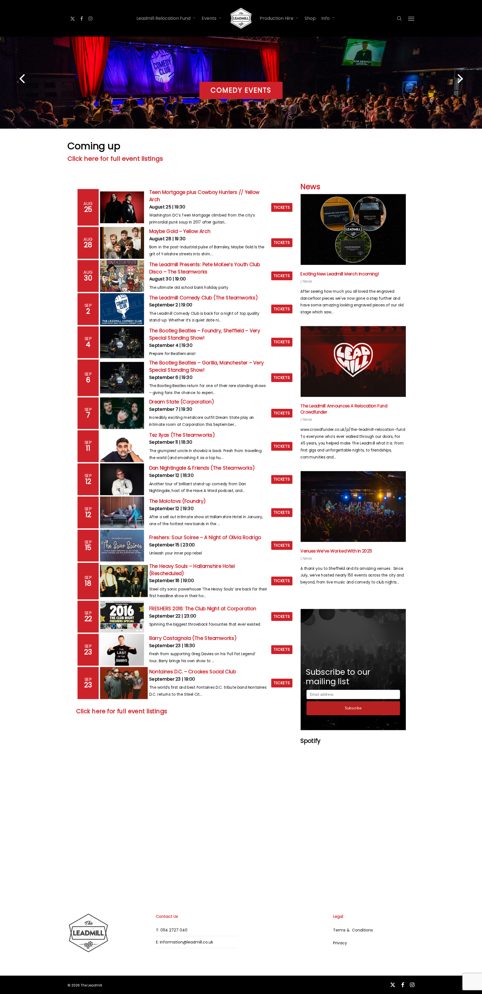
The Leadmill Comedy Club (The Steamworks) (203, 297)
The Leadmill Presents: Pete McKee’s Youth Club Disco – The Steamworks (204, 268)
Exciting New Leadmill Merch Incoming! (339, 274)
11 (88, 448)
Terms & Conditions (353, 930)
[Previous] (11, 79)
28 (88, 245)
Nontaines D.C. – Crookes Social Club (192, 671)
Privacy (340, 943)
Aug (88, 204)
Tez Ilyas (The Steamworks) (182, 434)
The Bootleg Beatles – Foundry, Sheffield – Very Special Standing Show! (204, 334)
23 (88, 652)
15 (88, 548)
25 (88, 209)
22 (88, 618)
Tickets (282, 207)
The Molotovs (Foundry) (177, 501)
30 (88, 278)
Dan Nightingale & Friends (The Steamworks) (202, 468)
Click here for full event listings (115, 158)
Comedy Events (241, 90)
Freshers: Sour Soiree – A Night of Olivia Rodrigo (205, 537)
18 (88, 583)
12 (88, 481)
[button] (411, 18)
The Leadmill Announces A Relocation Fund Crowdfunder (343, 409)
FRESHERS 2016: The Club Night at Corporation (202, 608)
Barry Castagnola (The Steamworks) (193, 638)
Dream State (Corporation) (181, 401)
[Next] (471, 79)
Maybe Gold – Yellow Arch (179, 231)
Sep (88, 305)
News (310, 187)
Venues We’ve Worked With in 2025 (336, 551)
